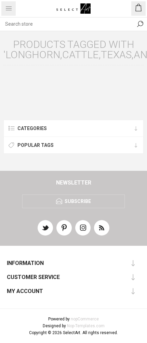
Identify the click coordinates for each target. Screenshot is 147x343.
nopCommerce (85, 319)
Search (140, 24)
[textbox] (66, 24)
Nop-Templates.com (86, 325)
